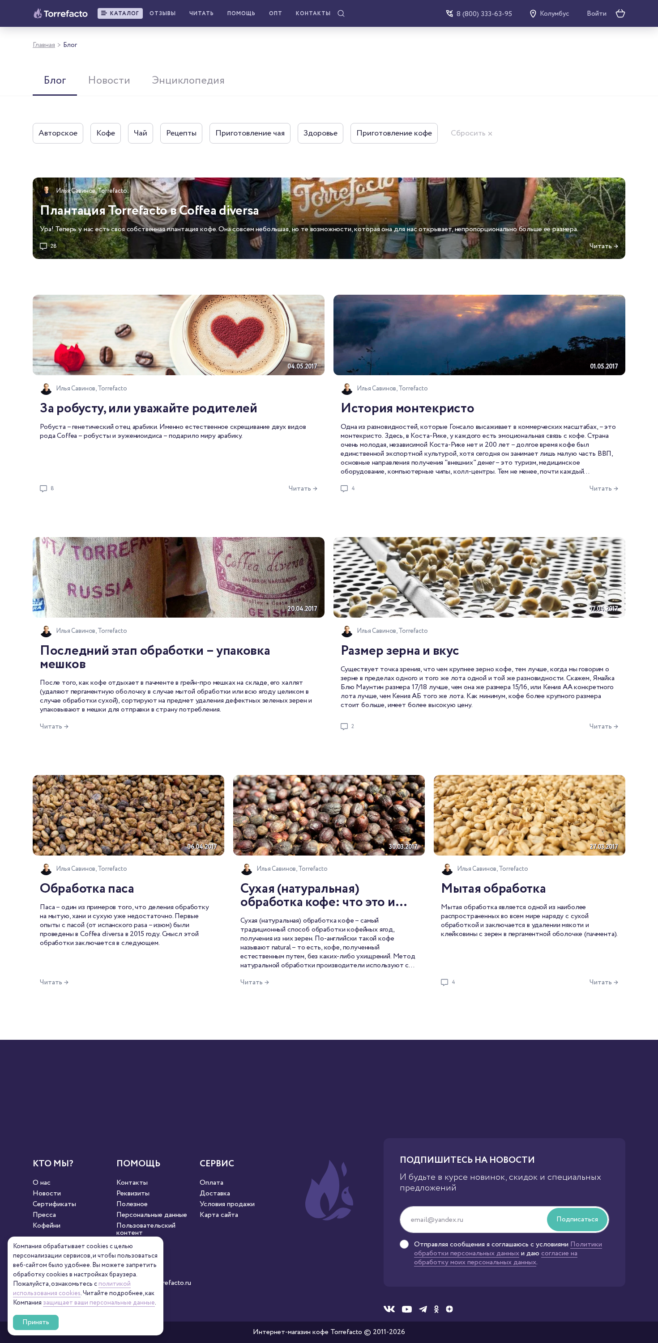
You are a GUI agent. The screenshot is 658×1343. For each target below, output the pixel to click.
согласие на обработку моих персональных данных (495, 1257)
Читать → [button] (604, 246)
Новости (109, 81)
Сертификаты (54, 1204)
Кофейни (46, 1225)
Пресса (44, 1215)
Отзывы (163, 13)
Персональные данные (151, 1215)
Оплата (211, 1182)
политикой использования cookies (72, 1288)
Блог (54, 81)
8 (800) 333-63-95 (484, 13)
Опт (275, 13)
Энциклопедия (188, 81)
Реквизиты (133, 1193)
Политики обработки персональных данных (508, 1248)
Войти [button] (597, 13)
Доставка (215, 1193)
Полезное (132, 1204)
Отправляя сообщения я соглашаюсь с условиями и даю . (508, 1253)
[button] (120, 13)
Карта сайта (219, 1215)
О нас (42, 1182)
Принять (35, 1322)
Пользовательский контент (145, 1229)
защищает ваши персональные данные (99, 1302)
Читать (201, 13)
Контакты (313, 13)
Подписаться (577, 1219)
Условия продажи (227, 1204)
